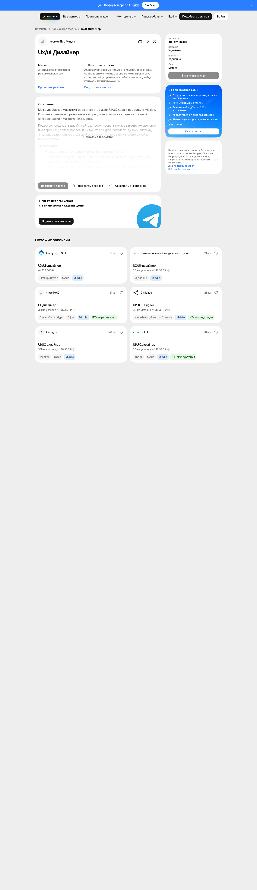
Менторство (125, 16)
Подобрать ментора (195, 16)
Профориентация (97, 16)
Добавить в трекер (90, 185)
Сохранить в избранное (130, 185)
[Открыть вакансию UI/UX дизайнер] (81, 344)
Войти (221, 16)
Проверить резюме (51, 87)
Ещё (171, 16)
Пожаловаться (185, 165)
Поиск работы (150, 16)
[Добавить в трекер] (140, 41)
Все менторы (72, 16)
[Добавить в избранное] (147, 41)
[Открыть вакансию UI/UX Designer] (176, 305)
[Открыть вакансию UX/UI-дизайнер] (81, 265)
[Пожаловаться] (154, 41)
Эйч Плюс (150, 5)
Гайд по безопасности (181, 169)
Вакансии (41, 28)
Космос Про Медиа (64, 28)
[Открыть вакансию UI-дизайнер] (81, 305)
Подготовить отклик (97, 87)
